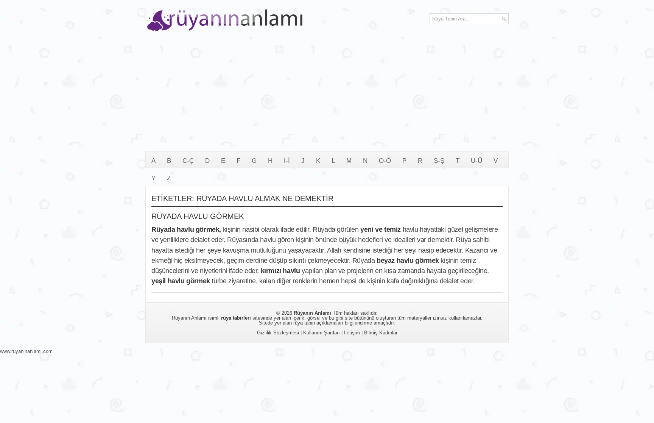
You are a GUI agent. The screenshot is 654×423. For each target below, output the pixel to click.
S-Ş (439, 160)
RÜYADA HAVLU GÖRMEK (197, 216)
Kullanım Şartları (321, 333)
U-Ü (476, 160)
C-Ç (188, 160)
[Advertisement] (327, 95)
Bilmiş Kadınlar (380, 333)
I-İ (287, 160)
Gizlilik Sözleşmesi (278, 333)
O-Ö (385, 160)
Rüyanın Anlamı (312, 313)
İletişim (352, 333)
